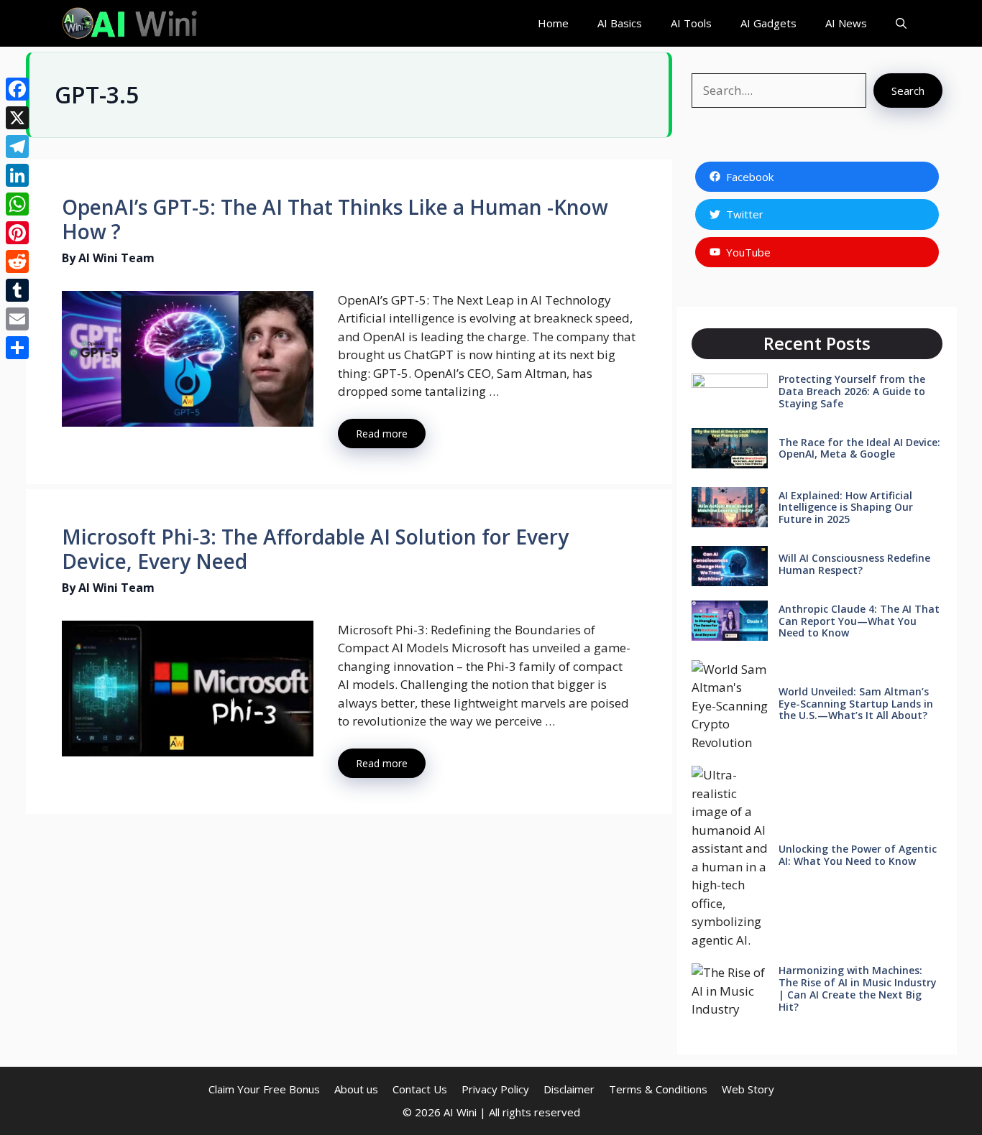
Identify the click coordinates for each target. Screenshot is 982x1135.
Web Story (748, 1089)
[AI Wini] (131, 23)
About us (356, 1089)
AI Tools (691, 23)
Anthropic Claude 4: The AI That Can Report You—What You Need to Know (859, 621)
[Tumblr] (17, 290)
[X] (17, 117)
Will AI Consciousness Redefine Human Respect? (854, 564)
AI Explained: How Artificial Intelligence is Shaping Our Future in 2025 (846, 507)
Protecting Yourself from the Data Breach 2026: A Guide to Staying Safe (852, 391)
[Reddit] (17, 261)
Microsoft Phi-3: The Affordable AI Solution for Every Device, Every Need (315, 549)
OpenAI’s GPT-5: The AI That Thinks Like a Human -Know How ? (335, 219)
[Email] (17, 319)
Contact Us (420, 1089)
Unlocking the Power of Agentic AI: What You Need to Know (858, 855)
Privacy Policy (495, 1089)
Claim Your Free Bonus (264, 1089)
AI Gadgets (768, 23)
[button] (901, 23)
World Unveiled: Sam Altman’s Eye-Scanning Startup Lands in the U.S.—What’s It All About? (856, 704)
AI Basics (619, 23)
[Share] (17, 347)
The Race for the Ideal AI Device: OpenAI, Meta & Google (859, 448)
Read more (382, 433)
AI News (846, 23)
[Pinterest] (17, 232)
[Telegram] (17, 146)
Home (553, 23)
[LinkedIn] (17, 175)
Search (907, 90)
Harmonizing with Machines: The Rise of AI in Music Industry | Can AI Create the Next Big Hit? (858, 988)
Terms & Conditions (658, 1089)
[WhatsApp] (17, 204)
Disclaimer (569, 1089)
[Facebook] (17, 89)
